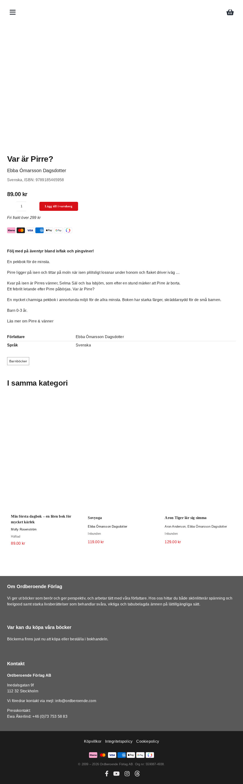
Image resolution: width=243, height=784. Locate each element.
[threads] (137, 773)
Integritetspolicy (118, 741)
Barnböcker (18, 361)
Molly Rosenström (24, 529)
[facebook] (106, 773)
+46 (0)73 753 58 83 (49, 716)
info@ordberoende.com (75, 701)
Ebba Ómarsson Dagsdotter (107, 526)
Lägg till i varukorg (59, 206)
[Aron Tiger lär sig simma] (198, 454)
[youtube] (116, 773)
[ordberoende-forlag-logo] (122, 5)
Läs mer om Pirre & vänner (30, 321)
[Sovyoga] (121, 454)
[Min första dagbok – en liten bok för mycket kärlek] (44, 453)
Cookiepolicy (147, 741)
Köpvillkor (92, 741)
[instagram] (127, 773)
